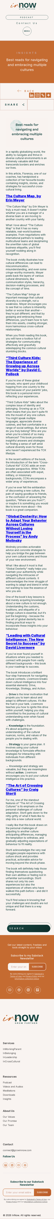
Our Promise (10, 1121)
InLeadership (10, 1057)
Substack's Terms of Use (37, 1199)
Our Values (9, 1116)
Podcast (7, 1082)
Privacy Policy (31, 976)
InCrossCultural (11, 1061)
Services (8, 1043)
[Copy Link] (42, 95)
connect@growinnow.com (17, 1150)
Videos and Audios (13, 1086)
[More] (48, 95)
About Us (8, 1111)
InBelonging (9, 1053)
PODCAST (27, 17)
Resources (10, 1076)
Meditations (9, 1090)
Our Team (8, 1125)
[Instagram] (37, 95)
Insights (7, 1099)
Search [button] (16, 928)
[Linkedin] (31, 95)
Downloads (9, 1095)
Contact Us (27, 23)
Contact (8, 1144)
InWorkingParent (12, 1049)
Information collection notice (27, 979)
